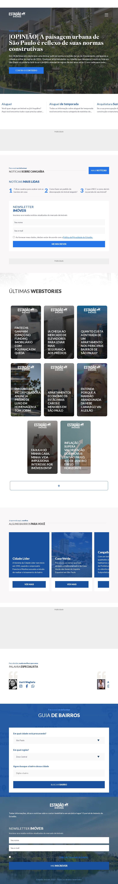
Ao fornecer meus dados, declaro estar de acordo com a (54, 237)
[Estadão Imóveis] (17, 14)
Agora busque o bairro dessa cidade (31, 766)
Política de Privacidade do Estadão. (78, 237)
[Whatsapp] (33, 686)
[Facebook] (26, 686)
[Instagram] (21, 686)
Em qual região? (21, 750)
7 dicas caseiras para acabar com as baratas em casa (29, 190)
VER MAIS (29, 584)
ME (59, 865)
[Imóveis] (59, 806)
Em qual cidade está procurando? (29, 733)
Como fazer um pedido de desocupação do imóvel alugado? (63, 190)
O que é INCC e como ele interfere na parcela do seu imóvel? (99, 190)
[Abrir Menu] (106, 14)
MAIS (99, 170)
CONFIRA (26, 70)
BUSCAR (59, 784)
